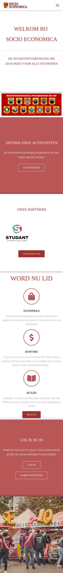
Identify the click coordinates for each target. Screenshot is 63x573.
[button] (31, 167)
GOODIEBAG (31, 310)
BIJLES (31, 392)
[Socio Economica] (21, 5)
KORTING (31, 351)
